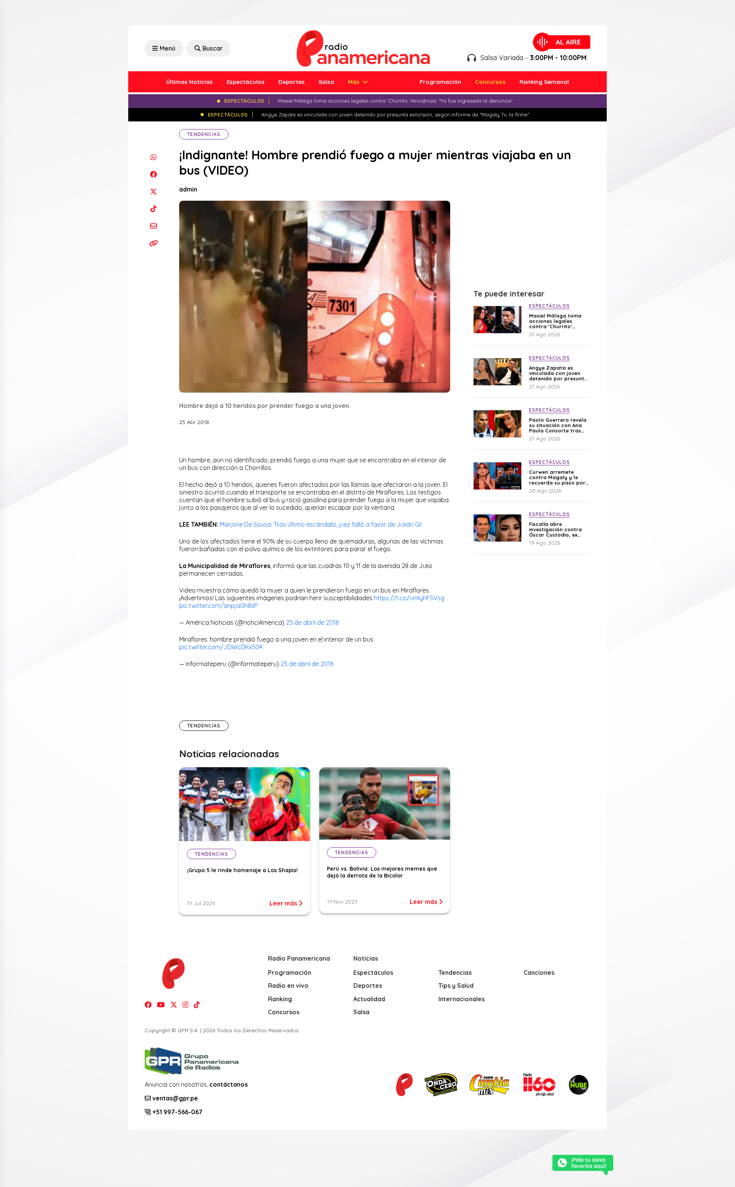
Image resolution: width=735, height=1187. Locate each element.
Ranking (280, 999)
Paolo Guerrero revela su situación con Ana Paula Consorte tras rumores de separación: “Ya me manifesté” (557, 425)
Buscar (213, 48)
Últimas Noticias (189, 81)
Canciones (539, 972)
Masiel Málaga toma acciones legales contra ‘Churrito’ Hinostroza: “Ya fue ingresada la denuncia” (559, 321)
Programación (440, 81)
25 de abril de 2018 (312, 622)
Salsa (326, 81)
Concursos (490, 81)
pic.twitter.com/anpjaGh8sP (218, 605)
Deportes (291, 81)
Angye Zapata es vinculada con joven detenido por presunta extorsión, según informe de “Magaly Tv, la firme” (559, 373)
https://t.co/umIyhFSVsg (409, 598)
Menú (167, 48)
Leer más (284, 903)
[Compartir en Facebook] (153, 174)
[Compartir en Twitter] (153, 191)
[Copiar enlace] (153, 243)
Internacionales (461, 999)
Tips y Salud (456, 985)
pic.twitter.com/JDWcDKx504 (220, 647)
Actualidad (369, 999)
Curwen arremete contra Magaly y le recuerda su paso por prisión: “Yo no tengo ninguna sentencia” (557, 477)
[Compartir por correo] (153, 225)
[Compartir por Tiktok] (153, 208)
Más (354, 81)
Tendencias (203, 134)
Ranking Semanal (544, 81)
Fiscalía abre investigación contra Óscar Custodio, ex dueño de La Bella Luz (557, 529)
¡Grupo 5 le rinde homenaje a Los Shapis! (242, 870)
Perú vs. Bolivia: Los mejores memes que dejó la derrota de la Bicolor (382, 872)
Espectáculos (246, 81)
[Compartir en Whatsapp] (153, 156)
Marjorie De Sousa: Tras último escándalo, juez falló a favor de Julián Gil (320, 524)
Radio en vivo (288, 985)
